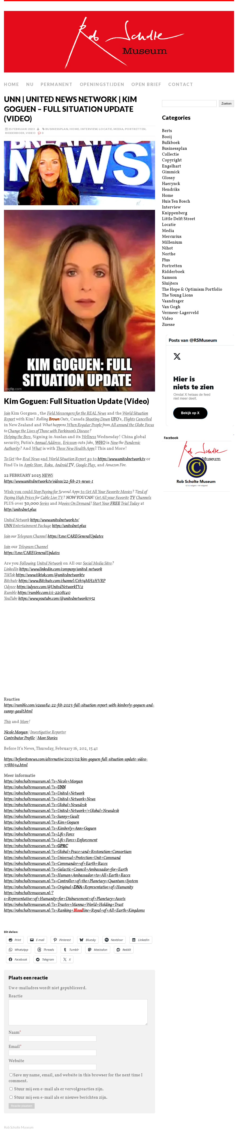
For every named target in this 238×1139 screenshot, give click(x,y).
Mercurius (172, 237)
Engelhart (171, 166)
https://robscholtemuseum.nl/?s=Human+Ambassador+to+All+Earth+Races (67, 875)
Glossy (168, 178)
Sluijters (170, 283)
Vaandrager (173, 301)
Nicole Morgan (16, 732)
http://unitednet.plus (20, 510)
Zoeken (226, 103)
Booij (167, 137)
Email (14, 1047)
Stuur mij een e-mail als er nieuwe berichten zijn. (60, 1098)
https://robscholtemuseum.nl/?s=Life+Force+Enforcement (50, 840)
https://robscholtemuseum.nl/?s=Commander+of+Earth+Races (56, 864)
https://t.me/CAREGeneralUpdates (75, 536)
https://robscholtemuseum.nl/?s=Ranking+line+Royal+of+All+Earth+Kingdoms (74, 911)
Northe (168, 254)
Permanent (57, 84)
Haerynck (171, 184)
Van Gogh (171, 307)
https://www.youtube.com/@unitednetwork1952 (56, 599)
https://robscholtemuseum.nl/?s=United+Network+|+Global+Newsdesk (61, 811)
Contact (180, 84)
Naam (14, 1033)
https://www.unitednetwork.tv (121, 459)
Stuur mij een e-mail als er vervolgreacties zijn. (59, 1089)
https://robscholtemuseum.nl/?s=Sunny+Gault (41, 817)
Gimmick (171, 172)
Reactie (16, 996)
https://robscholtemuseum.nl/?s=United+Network (44, 793)
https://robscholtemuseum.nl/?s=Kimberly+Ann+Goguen (50, 829)
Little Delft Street (178, 219)
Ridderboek (15, 133)
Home (11, 84)
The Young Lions (177, 295)
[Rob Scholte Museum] (119, 40)
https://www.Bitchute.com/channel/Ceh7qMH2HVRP (62, 581)
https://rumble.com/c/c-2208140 (44, 593)
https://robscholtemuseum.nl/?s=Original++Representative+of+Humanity (68, 887)
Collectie (170, 154)
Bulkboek (171, 143)
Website (16, 1061)
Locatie (105, 129)
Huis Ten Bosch (176, 202)
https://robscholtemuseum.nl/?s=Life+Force (39, 834)
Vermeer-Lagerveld (180, 313)
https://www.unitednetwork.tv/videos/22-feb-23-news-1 (48, 481)
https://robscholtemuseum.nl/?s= (35, 787)
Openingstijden (102, 84)
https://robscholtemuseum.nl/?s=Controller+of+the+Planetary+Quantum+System (71, 881)
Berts (167, 131)
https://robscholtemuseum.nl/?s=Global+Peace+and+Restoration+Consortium (68, 852)
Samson (169, 278)
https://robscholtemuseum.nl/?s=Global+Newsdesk (45, 805)
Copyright (172, 160)
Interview (88, 129)
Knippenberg (174, 213)
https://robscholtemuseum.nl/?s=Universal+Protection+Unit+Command (62, 858)
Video (31, 133)
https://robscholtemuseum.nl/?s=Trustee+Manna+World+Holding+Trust (63, 905)
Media (118, 129)
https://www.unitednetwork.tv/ (54, 520)
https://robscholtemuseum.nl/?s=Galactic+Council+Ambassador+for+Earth (66, 870)
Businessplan (56, 129)
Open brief (146, 84)
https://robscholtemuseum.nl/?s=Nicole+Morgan (43, 781)
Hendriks (171, 190)
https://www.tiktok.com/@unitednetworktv (50, 575)
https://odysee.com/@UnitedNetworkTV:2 (50, 587)
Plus (166, 260)
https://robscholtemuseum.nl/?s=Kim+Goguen (41, 822)
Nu (30, 84)
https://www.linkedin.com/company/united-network (60, 569)
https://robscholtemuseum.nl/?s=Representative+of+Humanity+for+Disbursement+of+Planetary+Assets (65, 896)
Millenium (172, 243)
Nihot (167, 248)
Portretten (135, 129)
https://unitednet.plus (69, 526)
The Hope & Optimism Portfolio (192, 290)
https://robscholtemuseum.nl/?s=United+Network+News (50, 799)
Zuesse (168, 325)
